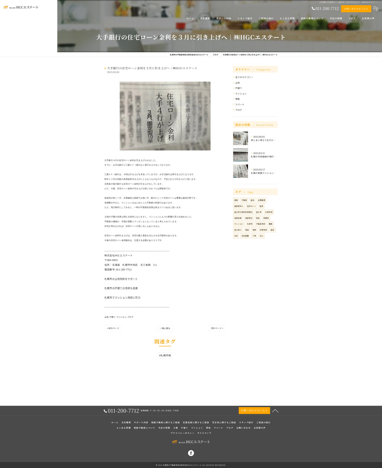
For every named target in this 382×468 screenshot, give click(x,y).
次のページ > (217, 328)
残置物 (266, 218)
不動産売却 (260, 224)
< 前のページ (113, 328)
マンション (121, 316)
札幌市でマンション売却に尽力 (122, 297)
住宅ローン (251, 206)
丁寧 (254, 235)
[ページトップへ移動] (275, 411)
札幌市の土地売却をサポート (121, 279)
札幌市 (249, 224)
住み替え (238, 229)
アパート (239, 104)
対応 (236, 235)
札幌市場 (268, 212)
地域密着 (245, 235)
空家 (261, 206)
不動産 (244, 200)
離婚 (270, 224)
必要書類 (261, 200)
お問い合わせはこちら (356, 8)
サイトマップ (204, 432)
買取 (237, 98)
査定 (272, 229)
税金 (258, 218)
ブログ (130, 316)
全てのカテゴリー (244, 77)
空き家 (259, 212)
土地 (106, 316)
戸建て (112, 316)
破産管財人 (238, 206)
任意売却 (263, 229)
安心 (261, 235)
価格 (236, 200)
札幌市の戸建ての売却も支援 (121, 288)
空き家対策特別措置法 (243, 212)
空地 (252, 200)
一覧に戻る (165, 328)
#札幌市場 (165, 355)
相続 (254, 229)
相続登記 (248, 218)
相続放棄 (238, 218)
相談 (247, 229)
